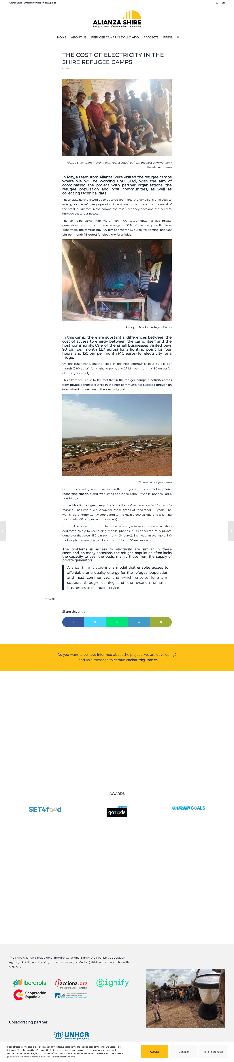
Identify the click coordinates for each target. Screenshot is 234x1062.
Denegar (184, 1051)
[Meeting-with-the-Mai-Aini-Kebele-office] (117, 117)
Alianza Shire (75, 162)
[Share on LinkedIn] (139, 622)
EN (223, 2)
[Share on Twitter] (95, 622)
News (65, 68)
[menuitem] (217, 3)
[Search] (177, 37)
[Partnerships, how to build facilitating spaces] (231, 531)
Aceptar (154, 1051)
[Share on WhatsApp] (117, 622)
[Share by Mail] (161, 622)
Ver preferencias (213, 1051)
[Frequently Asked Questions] (3, 531)
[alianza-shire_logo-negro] (117, 19)
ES (217, 2)
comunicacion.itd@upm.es (136, 660)
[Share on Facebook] (73, 622)
